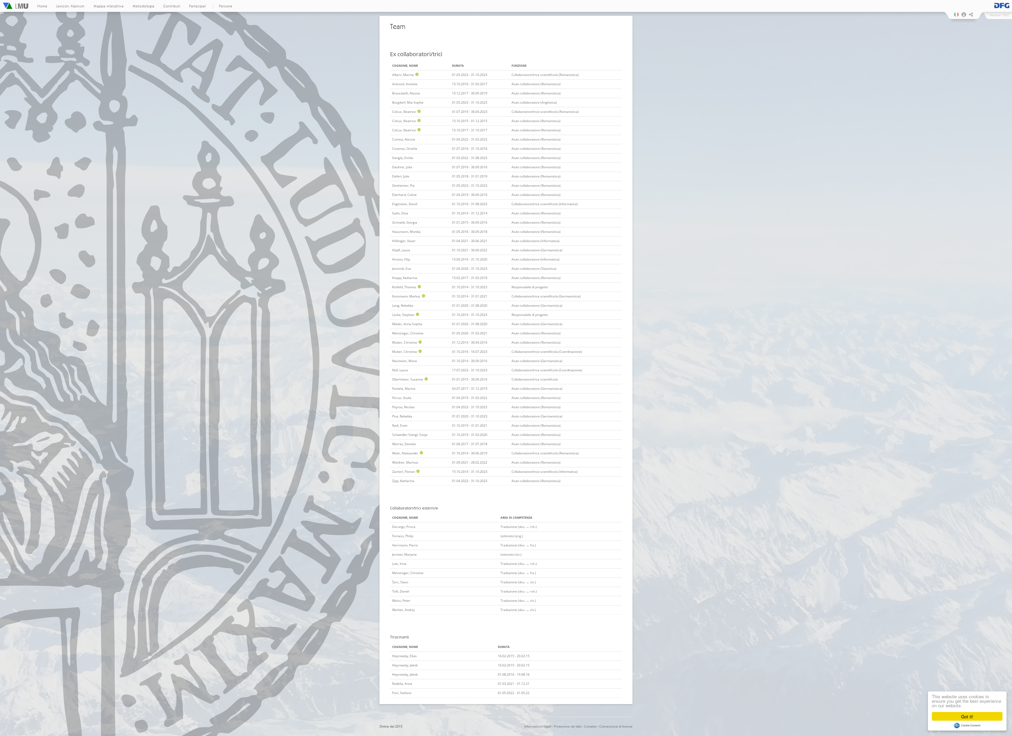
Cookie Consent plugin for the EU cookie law (967, 725)
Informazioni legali (537, 726)
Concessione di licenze (615, 726)
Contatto (590, 726)
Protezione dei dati (567, 726)
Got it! (967, 716)
